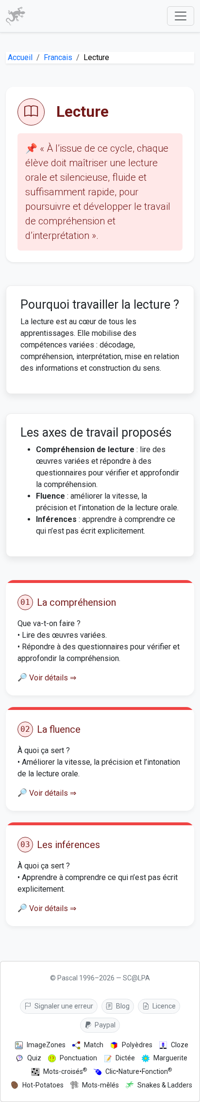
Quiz (34, 1058)
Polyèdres (137, 1045)
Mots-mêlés (100, 1085)
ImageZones (46, 1045)
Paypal (104, 1025)
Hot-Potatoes (43, 1085)
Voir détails (52, 677)
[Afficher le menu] (180, 16)
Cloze (179, 1045)
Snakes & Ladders (164, 1085)
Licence (163, 1006)
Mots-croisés (65, 1071)
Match (93, 1045)
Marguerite (170, 1058)
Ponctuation (78, 1058)
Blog (122, 1006)
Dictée (125, 1058)
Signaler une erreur (63, 1006)
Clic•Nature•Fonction (138, 1071)
